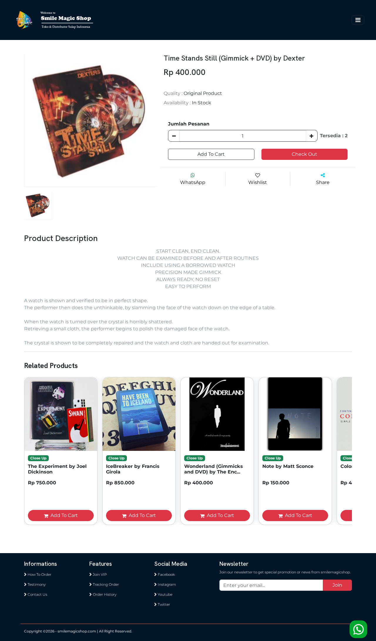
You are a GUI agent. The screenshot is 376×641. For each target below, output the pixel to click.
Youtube (164, 594)
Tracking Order (105, 584)
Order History (104, 594)
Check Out (304, 154)
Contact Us (37, 594)
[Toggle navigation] (358, 20)
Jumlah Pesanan (188, 124)
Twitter (163, 604)
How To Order (39, 574)
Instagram (166, 584)
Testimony (36, 584)
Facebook (166, 574)
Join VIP (99, 574)
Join (337, 585)
